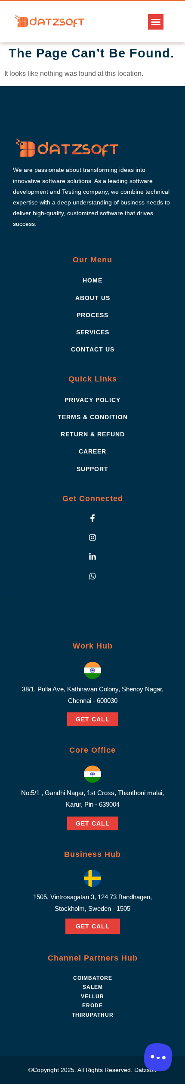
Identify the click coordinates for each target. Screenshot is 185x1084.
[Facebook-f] (92, 518)
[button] (155, 22)
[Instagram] (92, 537)
